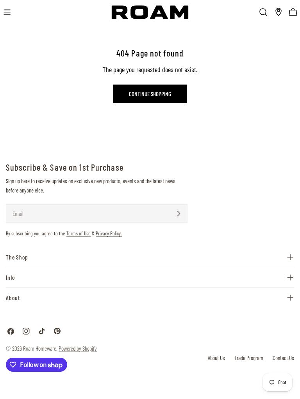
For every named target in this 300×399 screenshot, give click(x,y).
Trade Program (248, 357)
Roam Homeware (39, 348)
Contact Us (283, 357)
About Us (216, 357)
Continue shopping (150, 93)
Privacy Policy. (109, 233)
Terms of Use (78, 233)
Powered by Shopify (78, 348)
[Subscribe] (178, 213)
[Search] (263, 12)
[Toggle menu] (7, 12)
